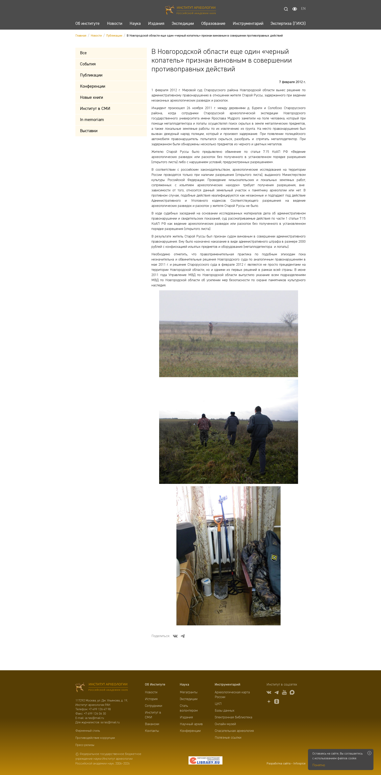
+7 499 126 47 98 (100, 709)
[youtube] (284, 693)
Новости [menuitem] (151, 692)
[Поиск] (286, 9)
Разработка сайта (279, 763)
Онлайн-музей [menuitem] (225, 724)
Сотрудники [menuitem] (153, 706)
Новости (96, 35)
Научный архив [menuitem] (191, 724)
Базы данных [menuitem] (224, 710)
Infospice (299, 763)
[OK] (276, 702)
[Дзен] (269, 702)
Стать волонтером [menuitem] (189, 708)
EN (303, 9)
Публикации (114, 35)
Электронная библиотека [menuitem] (233, 717)
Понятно (318, 765)
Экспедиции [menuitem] (188, 699)
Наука (184, 684)
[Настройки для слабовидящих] (294, 9)
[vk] (269, 693)
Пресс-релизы (84, 745)
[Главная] (190, 10)
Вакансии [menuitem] (152, 724)
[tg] (276, 693)
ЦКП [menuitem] (218, 704)
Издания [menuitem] (186, 717)
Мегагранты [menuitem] (188, 692)
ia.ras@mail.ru (94, 718)
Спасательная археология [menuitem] (234, 731)
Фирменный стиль (87, 730)
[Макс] (292, 693)
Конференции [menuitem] (190, 731)
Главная (80, 35)
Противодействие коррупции (95, 738)
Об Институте (155, 684)
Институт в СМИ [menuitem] (153, 715)
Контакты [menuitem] (152, 731)
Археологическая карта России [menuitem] (232, 695)
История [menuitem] (151, 699)
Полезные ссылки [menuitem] (228, 737)
